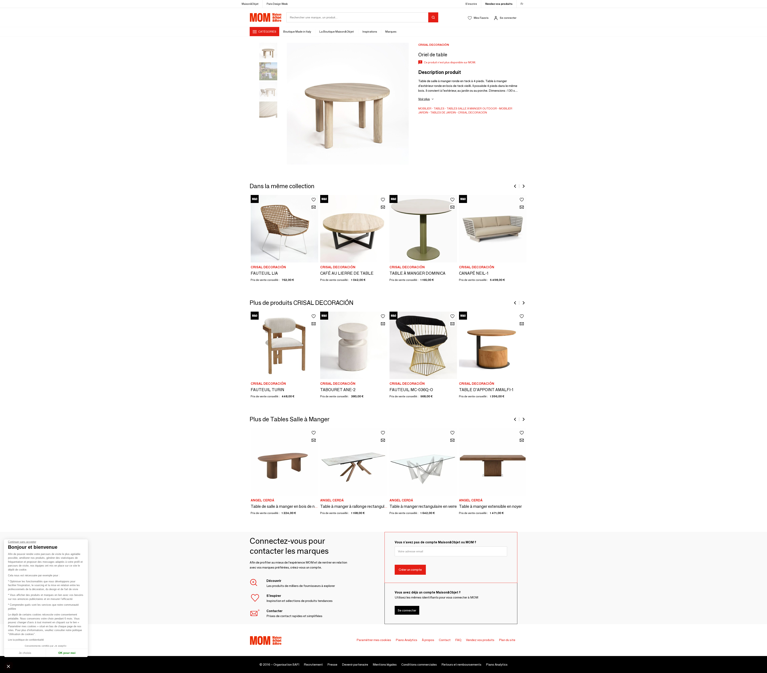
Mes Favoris (481, 18)
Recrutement (313, 664)
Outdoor (489, 108)
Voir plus (424, 99)
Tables (439, 108)
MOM (266, 17)
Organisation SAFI (286, 664)
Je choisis (25, 652)
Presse (332, 664)
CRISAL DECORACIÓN (472, 112)
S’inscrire (471, 4)
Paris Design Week (277, 3)
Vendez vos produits (499, 4)
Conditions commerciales (419, 664)
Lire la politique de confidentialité (26, 639)
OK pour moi (67, 652)
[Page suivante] (523, 186)
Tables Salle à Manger (464, 108)
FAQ (458, 640)
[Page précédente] (515, 186)
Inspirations (370, 31)
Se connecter (508, 18)
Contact (445, 640)
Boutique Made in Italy (297, 31)
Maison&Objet (250, 3)
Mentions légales (385, 664)
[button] (8, 666)
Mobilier (424, 108)
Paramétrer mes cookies (374, 640)
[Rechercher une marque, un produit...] (433, 17)
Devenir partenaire (355, 664)
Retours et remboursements (461, 664)
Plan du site (507, 640)
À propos (428, 640)
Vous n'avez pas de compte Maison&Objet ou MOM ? (435, 542)
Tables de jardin (443, 112)
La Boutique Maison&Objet (336, 31)
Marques (390, 31)
